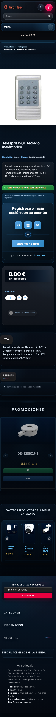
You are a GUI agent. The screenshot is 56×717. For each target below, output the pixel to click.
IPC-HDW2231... (29, 549)
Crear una (39, 255)
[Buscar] (49, 16)
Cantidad (10, 292)
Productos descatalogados (15, 47)
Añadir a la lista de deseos (25, 313)
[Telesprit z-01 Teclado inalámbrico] (28, 97)
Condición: (7, 157)
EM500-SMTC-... (11, 548)
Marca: (24, 157)
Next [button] (50, 455)
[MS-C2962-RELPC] (46, 533)
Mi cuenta (11, 637)
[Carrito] (49, 7)
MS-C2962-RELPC (45, 549)
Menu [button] (7, 27)
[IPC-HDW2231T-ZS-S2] (29, 533)
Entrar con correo (28, 243)
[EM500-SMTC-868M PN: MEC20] (12, 533)
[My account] (41, 7)
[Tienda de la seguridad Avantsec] (13, 7)
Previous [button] (5, 455)
